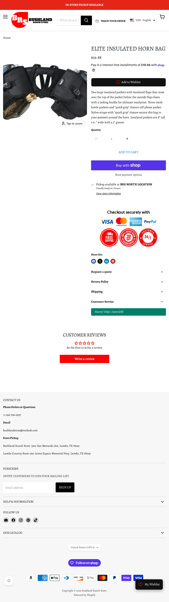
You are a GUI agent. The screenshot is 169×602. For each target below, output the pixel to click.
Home (7, 38)
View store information (108, 193)
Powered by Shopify (84, 595)
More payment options (128, 174)
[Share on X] (99, 261)
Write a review (85, 359)
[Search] (86, 20)
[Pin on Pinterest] (112, 261)
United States (82, 547)
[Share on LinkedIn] (106, 261)
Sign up (65, 487)
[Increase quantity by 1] (127, 139)
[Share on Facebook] (93, 261)
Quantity (96, 130)
